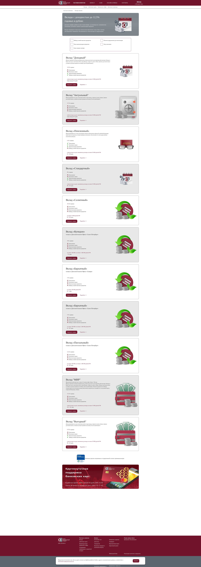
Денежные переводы (112, 7)
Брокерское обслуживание (130, 539)
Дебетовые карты (92, 7)
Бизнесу (92, 2)
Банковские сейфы (102, 7)
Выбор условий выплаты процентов (82, 40)
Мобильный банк (113, 553)
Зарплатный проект (113, 545)
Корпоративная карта (114, 543)
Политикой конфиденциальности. (66, 561)
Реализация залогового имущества (132, 553)
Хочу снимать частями (79, 48)
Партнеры (125, 2)
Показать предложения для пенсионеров (113, 40)
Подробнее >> (83, 84)
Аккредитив (97, 543)
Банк (100, 2)
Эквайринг (111, 541)
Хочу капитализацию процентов (81, 44)
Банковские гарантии (114, 539)
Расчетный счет (98, 539)
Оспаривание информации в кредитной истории (85, 549)
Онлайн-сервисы (112, 2)
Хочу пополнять (107, 44)
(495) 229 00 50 (61, 543)
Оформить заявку (71, 84)
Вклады (85, 7)
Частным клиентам (79, 2)
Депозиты (96, 541)
